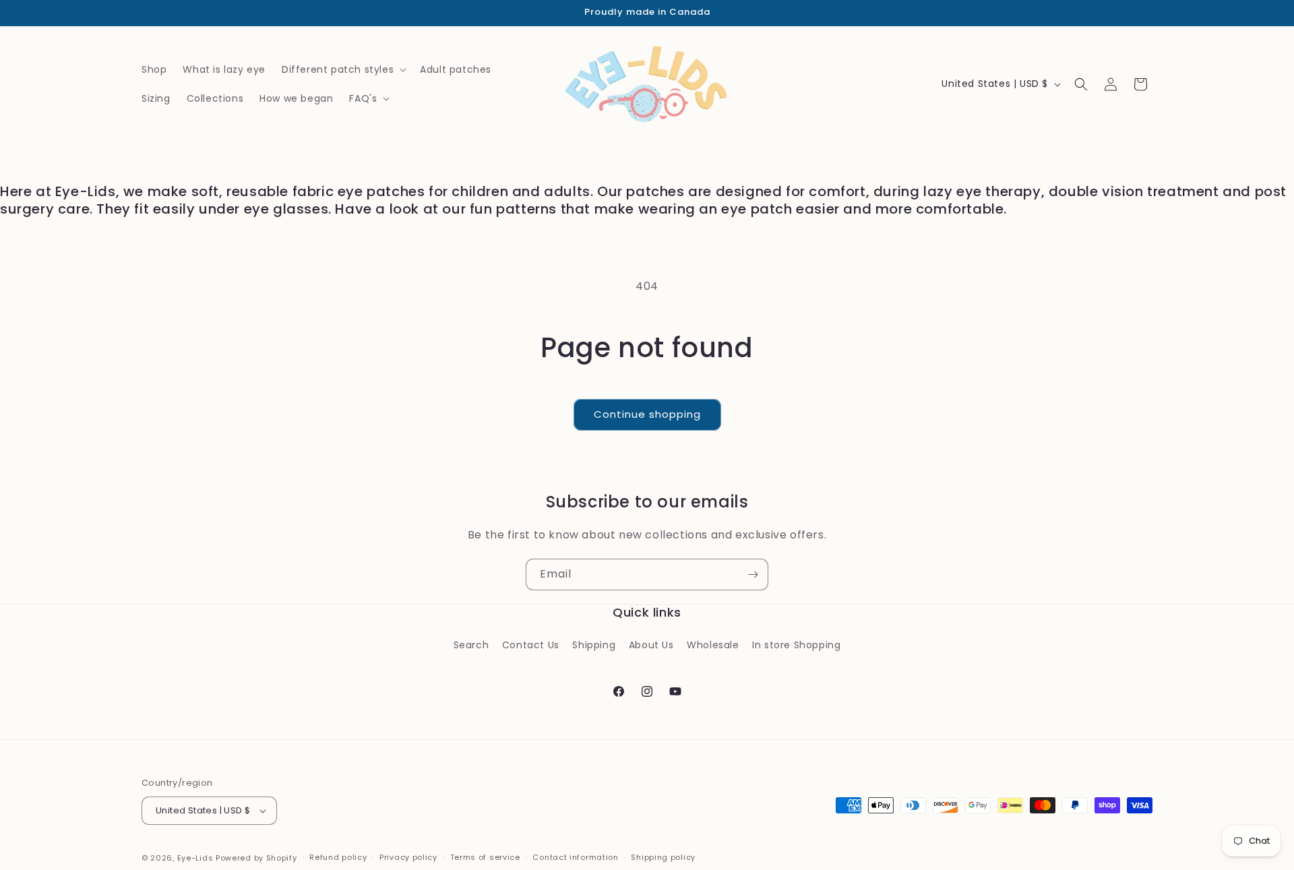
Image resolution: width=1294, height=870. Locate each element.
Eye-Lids (195, 857)
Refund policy (338, 857)
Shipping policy (663, 857)
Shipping (593, 645)
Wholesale (713, 645)
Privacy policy (408, 857)
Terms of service (485, 857)
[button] (343, 69)
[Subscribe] (753, 574)
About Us (651, 645)
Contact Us (530, 645)
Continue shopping (647, 414)
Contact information (575, 857)
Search (471, 645)
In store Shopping (796, 645)
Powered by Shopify (256, 857)
